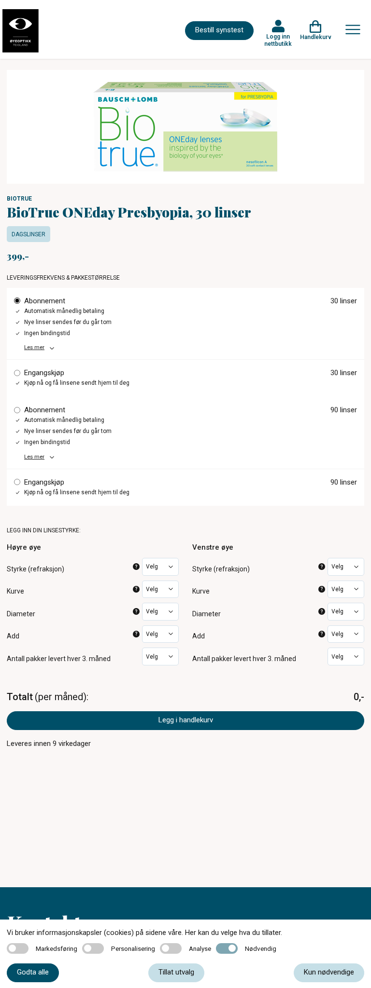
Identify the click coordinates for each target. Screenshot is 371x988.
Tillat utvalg (176, 972)
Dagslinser (28, 234)
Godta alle (33, 972)
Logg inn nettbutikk (278, 40)
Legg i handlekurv (185, 720)
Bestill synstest (219, 30)
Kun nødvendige (329, 972)
